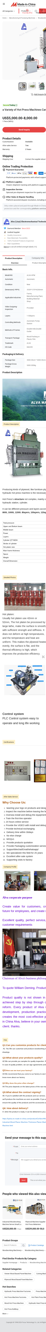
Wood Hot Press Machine (14, 1303)
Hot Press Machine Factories (15, 1297)
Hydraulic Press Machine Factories (17, 1291)
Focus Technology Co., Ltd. (31, 1322)
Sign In (6, 247)
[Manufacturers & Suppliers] (23, 4)
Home (4, 18)
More (4, 1313)
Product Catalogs (37, 1245)
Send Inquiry (24, 129)
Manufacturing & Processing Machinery (22, 18)
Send (23, 1180)
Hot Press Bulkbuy (11, 1309)
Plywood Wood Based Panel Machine (18, 1279)
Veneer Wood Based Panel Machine (17, 1273)
